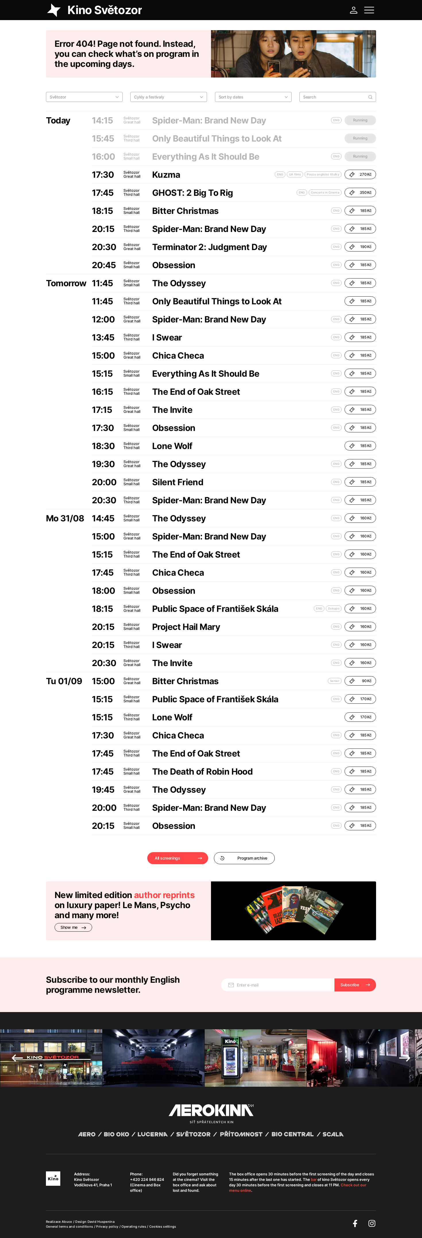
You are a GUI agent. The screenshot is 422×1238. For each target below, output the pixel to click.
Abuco (67, 1222)
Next (405, 1058)
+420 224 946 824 (147, 1179)
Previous (17, 1058)
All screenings (167, 858)
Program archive (252, 858)
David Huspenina (101, 1222)
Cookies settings (162, 1227)
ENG (280, 174)
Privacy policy (107, 1227)
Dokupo (333, 608)
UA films (295, 174)
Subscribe (349, 984)
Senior (334, 680)
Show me (70, 927)
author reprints (164, 895)
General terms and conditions (70, 1227)
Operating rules (134, 1227)
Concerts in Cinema (325, 192)
